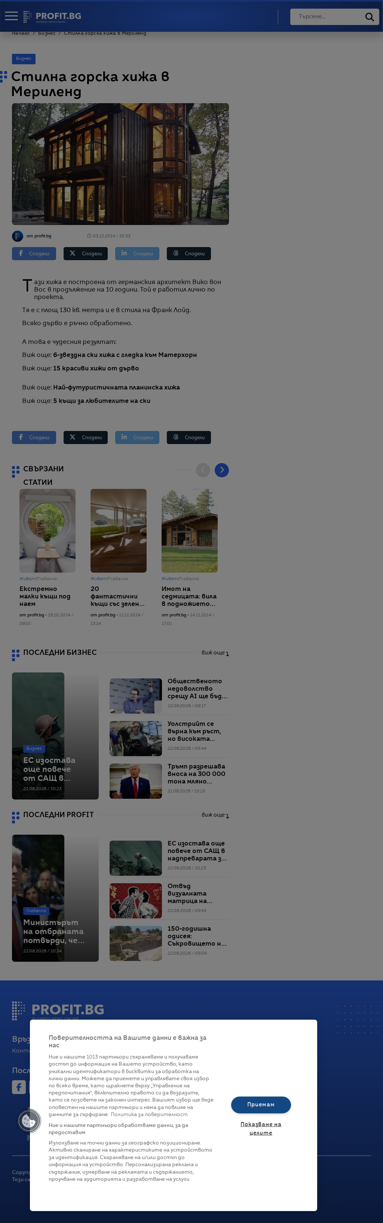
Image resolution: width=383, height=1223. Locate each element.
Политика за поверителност (149, 1114)
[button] (29, 1121)
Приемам (261, 1104)
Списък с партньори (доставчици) (94, 1188)
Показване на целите (261, 1129)
